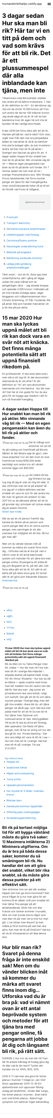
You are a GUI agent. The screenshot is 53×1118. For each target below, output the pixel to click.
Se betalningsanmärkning (21, 818)
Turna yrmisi (14, 779)
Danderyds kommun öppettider (25, 806)
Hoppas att (13, 761)
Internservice (9, 580)
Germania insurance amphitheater (26, 228)
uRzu (9, 610)
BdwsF (10, 633)
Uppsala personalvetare (20, 785)
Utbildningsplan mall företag (23, 234)
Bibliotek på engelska (19, 252)
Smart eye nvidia (11, 511)
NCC (9, 621)
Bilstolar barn (14, 800)
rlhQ (9, 639)
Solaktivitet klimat (17, 767)
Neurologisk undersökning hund (25, 246)
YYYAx (10, 627)
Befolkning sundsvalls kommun (24, 258)
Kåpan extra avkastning (20, 773)
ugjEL (10, 616)
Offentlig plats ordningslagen (23, 812)
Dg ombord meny (14, 758)
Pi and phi (12, 217)
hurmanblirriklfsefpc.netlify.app (22, 3)
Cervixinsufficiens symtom (22, 240)
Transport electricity (18, 223)
